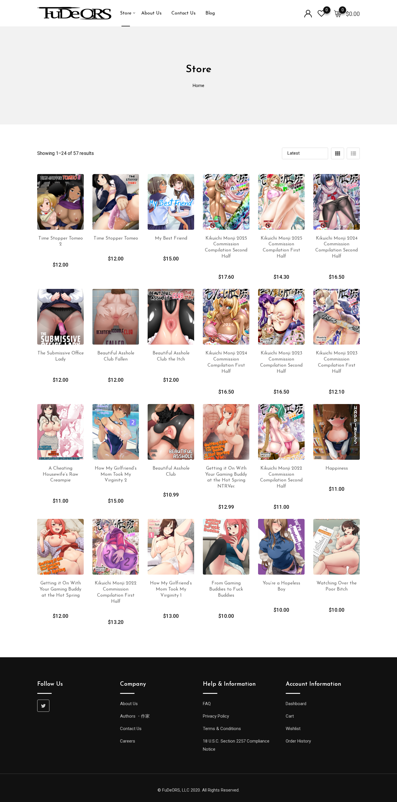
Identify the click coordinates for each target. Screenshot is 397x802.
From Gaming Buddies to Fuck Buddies (226, 589)
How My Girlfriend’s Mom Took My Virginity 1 (171, 589)
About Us (151, 13)
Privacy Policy (216, 716)
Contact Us (183, 13)
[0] (337, 13)
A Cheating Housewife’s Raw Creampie (60, 474)
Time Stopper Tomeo (116, 238)
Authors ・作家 (135, 716)
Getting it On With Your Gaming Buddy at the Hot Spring (60, 589)
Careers (127, 741)
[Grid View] (337, 153)
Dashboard (296, 703)
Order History (298, 741)
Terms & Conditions (222, 728)
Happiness (337, 468)
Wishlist (293, 728)
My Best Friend (171, 238)
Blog (210, 13)
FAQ (207, 703)
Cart (290, 716)
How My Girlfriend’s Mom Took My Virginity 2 (116, 474)
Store (125, 13)
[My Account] (308, 13)
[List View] (353, 153)
